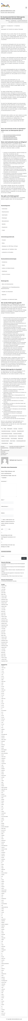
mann (2, 884)
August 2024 (4, 626)
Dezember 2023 (4, 640)
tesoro (2, 970)
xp (1, 1006)
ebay (2, 782)
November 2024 (4, 621)
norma (2, 912)
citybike (2, 760)
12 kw (2, 669)
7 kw (2, 725)
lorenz (2, 879)
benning (3, 744)
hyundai (3, 854)
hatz (2, 837)
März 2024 (3, 635)
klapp (2, 867)
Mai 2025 (3, 611)
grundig (2, 831)
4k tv (2, 712)
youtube (3, 1009)
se (1, 953)
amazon (3, 736)
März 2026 (3, 594)
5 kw (2, 713)
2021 (2, 684)
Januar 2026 (4, 597)
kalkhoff (3, 855)
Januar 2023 (4, 659)
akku (2, 731)
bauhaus (3, 741)
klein (2, 871)
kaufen (2, 857)
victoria (2, 985)
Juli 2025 (3, 608)
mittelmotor (3, 898)
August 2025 (4, 606)
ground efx (3, 830)
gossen (2, 825)
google (2, 823)
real (2, 941)
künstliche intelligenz (17, 433)
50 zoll (2, 717)
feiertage (15, 428)
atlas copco (3, 739)
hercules (3, 842)
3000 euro (3, 698)
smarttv (2, 960)
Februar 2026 (4, 596)
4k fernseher (3, 710)
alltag (5, 428)
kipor (2, 866)
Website (3, 513)
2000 (2, 679)
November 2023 (4, 642)
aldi (2, 732)
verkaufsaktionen (5, 443)
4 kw (2, 700)
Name (2, 499)
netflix (2, 908)
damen (2, 766)
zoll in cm (3, 1013)
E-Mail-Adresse (4, 506)
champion (3, 758)
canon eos (3, 756)
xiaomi (2, 1004)
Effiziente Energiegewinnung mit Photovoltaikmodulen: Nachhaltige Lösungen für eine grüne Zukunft (5, 450)
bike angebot (4, 749)
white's (2, 996)
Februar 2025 (4, 616)
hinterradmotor (4, 845)
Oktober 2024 (4, 623)
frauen (2, 811)
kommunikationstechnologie (7, 433)
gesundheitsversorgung (6, 431)
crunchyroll (3, 763)
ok (1, 915)
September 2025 (4, 604)
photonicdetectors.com (8, 11)
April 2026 (3, 592)
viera (2, 987)
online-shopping (14, 438)
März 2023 (3, 655)
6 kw (2, 722)
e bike (2, 780)
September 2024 (4, 625)
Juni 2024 (3, 630)
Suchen (2, 556)
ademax (3, 729)
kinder (2, 864)
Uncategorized (10, 25)
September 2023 (4, 645)
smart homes (12, 440)
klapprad (3, 869)
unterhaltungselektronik (20, 440)
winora (2, 1001)
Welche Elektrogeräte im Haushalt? (11, 139)
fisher (2, 802)
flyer (2, 806)
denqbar (3, 768)
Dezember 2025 (4, 599)
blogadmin (3, 25)
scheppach (3, 949)
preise (2, 932)
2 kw (2, 674)
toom (2, 975)
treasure (3, 977)
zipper (2, 1011)
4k (1, 708)
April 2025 (3, 613)
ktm (2, 876)
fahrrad (2, 794)
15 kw (2, 671)
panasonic (3, 919)
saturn (2, 948)
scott (2, 951)
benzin (2, 746)
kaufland (3, 859)
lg (1, 878)
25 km (2, 688)
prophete (3, 934)
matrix (2, 888)
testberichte (3, 973)
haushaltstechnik (20, 431)
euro (2, 792)
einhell (2, 785)
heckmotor (3, 840)
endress (2, 790)
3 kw (2, 696)
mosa (2, 900)
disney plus (3, 775)
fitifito (2, 804)
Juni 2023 (3, 650)
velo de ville (3, 982)
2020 (2, 683)
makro (2, 883)
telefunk (3, 968)
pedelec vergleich (4, 924)
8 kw (2, 727)
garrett (2, 819)
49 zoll (2, 707)
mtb (2, 905)
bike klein (3, 751)
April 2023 (3, 654)
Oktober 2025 (4, 602)
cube (2, 765)
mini (2, 896)
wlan (2, 1002)
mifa (2, 895)
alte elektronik (4, 734)
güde (2, 833)
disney (2, 773)
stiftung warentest (5, 963)
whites (2, 997)
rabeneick (3, 937)
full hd (2, 814)
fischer (2, 801)
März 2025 (3, 614)
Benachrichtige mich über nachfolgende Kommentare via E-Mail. (8, 537)
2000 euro (3, 681)
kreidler (2, 874)
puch (2, 936)
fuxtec (2, 818)
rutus (2, 944)
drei (2, 778)
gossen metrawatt (5, 826)
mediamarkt (3, 891)
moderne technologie (6, 438)
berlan (2, 748)
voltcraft (3, 989)
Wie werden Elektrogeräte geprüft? (10, 137)
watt (2, 992)
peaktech (3, 920)
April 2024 (3, 633)
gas (2, 821)
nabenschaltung (4, 907)
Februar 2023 (4, 657)
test (2, 972)
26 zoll (2, 691)
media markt (3, 890)
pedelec (2, 922)
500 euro (3, 719)
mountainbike (4, 903)
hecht (2, 838)
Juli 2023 (3, 649)
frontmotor (3, 813)
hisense (2, 847)
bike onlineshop (4, 753)
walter (2, 990)
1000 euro (3, 667)
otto (2, 917)
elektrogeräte (9, 428)
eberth (2, 784)
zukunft (10, 443)
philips (2, 927)
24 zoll (2, 686)
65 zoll (2, 724)
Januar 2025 (4, 618)
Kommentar (4, 481)
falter (2, 797)
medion (2, 893)
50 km (2, 715)
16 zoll (2, 672)
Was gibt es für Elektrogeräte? (10, 136)
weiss (2, 994)
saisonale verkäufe (5, 440)
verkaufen (3, 984)
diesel (2, 772)
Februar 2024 (4, 637)
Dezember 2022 (4, 661)
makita (2, 881)
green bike (3, 828)
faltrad (2, 799)
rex (2, 943)
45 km (2, 705)
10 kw (2, 666)
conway (2, 761)
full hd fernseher (4, 816)
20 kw (2, 676)
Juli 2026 (3, 587)
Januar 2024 (4, 638)
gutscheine (14, 431)
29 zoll (2, 695)
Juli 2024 (3, 628)
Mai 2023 (3, 652)
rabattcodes (20, 438)
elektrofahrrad (4, 789)
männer (2, 886)
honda (2, 850)
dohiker (2, 777)
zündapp (3, 1014)
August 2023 (4, 647)
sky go (2, 956)
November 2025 (4, 601)
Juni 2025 (3, 609)
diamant (3, 770)
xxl (1, 1008)
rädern (2, 939)
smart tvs (3, 958)
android (2, 737)
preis (2, 931)
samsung (3, 946)
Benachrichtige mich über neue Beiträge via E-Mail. (8, 545)
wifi (2, 999)
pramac (2, 929)
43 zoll (2, 703)
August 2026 (4, 585)
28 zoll (2, 693)
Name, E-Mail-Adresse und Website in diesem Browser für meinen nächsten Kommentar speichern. (8, 522)
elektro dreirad (4, 787)
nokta (2, 910)
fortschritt (20, 428)
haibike (2, 835)
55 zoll (2, 720)
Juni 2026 (3, 589)
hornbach (3, 852)
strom (2, 965)
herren (2, 843)
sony (2, 961)
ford (2, 809)
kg (1, 862)
